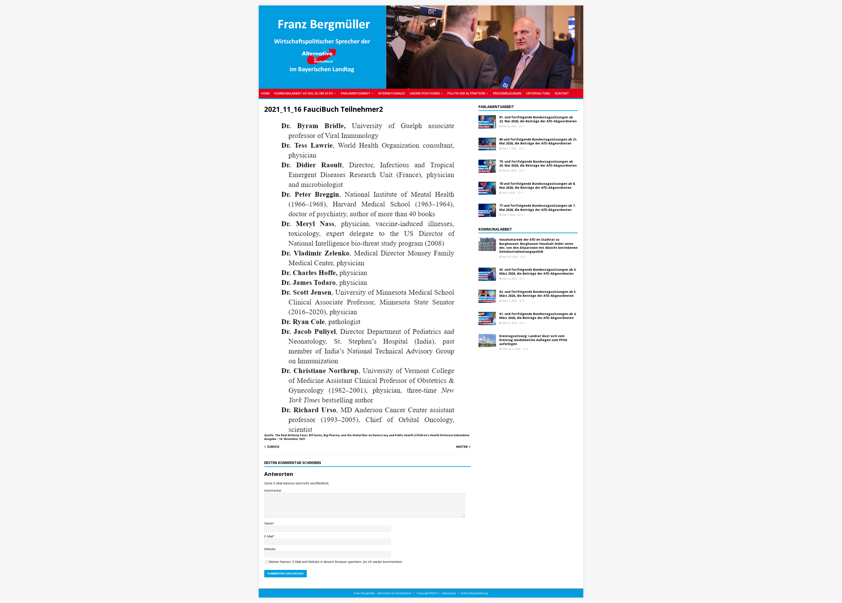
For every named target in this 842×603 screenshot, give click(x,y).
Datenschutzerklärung (474, 593)
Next (577, 46)
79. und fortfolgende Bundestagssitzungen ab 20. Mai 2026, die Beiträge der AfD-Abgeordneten (538, 163)
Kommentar (272, 490)
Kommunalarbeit (495, 229)
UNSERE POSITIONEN (425, 93)
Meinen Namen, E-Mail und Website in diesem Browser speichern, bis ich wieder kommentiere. (336, 562)
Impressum (449, 593)
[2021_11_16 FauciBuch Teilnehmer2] (367, 430)
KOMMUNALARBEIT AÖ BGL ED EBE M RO (303, 93)
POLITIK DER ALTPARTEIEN (466, 93)
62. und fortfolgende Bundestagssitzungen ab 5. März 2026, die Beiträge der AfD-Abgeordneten (537, 294)
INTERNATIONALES (391, 93)
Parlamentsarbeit (496, 106)
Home (265, 93)
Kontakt (562, 93)
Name (268, 523)
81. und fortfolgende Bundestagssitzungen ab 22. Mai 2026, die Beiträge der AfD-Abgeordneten (538, 119)
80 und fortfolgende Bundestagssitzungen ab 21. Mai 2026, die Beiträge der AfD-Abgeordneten (538, 141)
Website (270, 549)
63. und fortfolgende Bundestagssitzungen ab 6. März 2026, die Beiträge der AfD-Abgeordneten (537, 271)
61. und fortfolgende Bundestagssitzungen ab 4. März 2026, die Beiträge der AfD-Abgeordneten (537, 316)
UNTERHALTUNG (538, 93)
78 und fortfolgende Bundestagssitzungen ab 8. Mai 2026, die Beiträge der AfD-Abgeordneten (537, 185)
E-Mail (268, 536)
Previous (264, 46)
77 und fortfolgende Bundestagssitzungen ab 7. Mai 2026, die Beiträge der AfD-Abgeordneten (537, 207)
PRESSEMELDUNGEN (507, 93)
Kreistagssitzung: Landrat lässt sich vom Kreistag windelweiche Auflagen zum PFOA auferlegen (533, 340)
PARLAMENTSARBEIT (355, 93)
